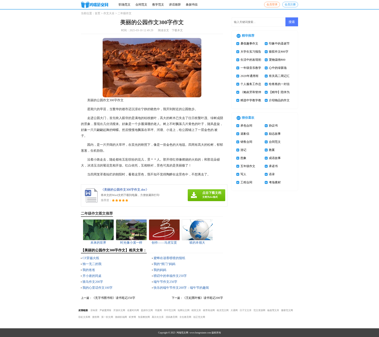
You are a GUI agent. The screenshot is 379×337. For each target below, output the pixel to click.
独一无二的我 (92, 264)
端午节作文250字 (165, 281)
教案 (272, 149)
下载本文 (177, 30)
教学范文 (158, 4)
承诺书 (273, 166)
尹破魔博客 (105, 310)
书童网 (158, 310)
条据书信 (192, 4)
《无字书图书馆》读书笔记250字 (113, 297)
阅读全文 (163, 30)
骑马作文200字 (93, 281)
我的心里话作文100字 (98, 287)
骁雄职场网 (121, 317)
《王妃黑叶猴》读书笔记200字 (203, 297)
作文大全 (108, 13)
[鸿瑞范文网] (94, 4)
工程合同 (246, 182)
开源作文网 (119, 310)
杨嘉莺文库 (273, 310)
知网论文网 (184, 310)
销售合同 (246, 141)
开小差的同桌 (92, 275)
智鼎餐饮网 (144, 317)
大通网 (234, 310)
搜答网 (95, 317)
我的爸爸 (89, 270)
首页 (97, 13)
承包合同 (246, 125)
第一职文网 (107, 317)
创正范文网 (199, 317)
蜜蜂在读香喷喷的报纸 (169, 258)
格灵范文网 (223, 310)
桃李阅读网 (209, 310)
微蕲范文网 (287, 310)
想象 (243, 158)
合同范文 (141, 4)
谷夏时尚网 (133, 310)
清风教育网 (171, 317)
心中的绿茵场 (278, 67)
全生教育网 (185, 317)
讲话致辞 (175, 4)
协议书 (273, 125)
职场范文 (124, 4)
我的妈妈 (160, 270)
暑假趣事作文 (249, 43)
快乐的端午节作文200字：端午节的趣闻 (181, 287)
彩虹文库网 (84, 317)
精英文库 (196, 310)
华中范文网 (170, 310)
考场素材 (275, 182)
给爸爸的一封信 (279, 84)
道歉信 (244, 133)
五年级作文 (247, 166)
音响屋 (94, 310)
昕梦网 (132, 317)
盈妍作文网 (147, 310)
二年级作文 (124, 13)
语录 (272, 174)
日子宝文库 (245, 310)
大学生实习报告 (250, 51)
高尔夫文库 (158, 317)
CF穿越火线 (91, 258)
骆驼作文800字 (278, 51)
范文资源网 (259, 310)
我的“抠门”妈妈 (164, 264)
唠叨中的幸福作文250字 (170, 275)
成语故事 (275, 158)
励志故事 (275, 133)
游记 (243, 149)
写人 (243, 174)
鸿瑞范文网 (182, 332)
